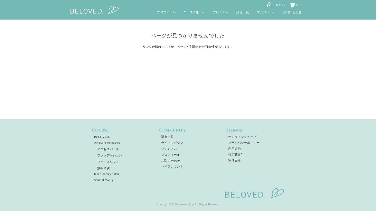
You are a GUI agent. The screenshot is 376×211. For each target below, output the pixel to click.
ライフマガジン (172, 142)
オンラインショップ (242, 137)
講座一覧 (167, 137)
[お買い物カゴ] (297, 6)
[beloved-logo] (94, 10)
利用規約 (234, 148)
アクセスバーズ (108, 149)
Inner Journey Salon (106, 174)
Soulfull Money (103, 180)
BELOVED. (102, 137)
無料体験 (103, 168)
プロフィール (170, 154)
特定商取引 (236, 154)
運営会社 (234, 160)
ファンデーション (109, 155)
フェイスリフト (108, 162)
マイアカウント (172, 166)
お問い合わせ (170, 160)
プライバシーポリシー (243, 142)
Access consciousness (107, 142)
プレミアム (169, 148)
